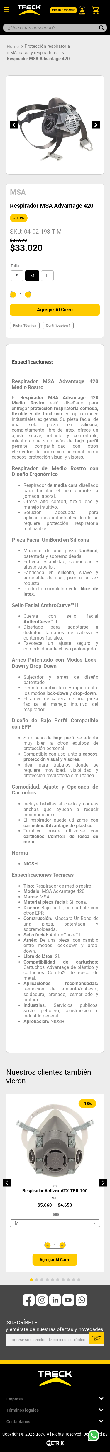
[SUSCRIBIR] (96, 1338)
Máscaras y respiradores (34, 52)
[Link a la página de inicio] (13, 46)
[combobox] (55, 28)
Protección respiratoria (47, 46)
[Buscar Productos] (101, 28)
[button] (17, 275)
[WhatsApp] (95, 1437)
